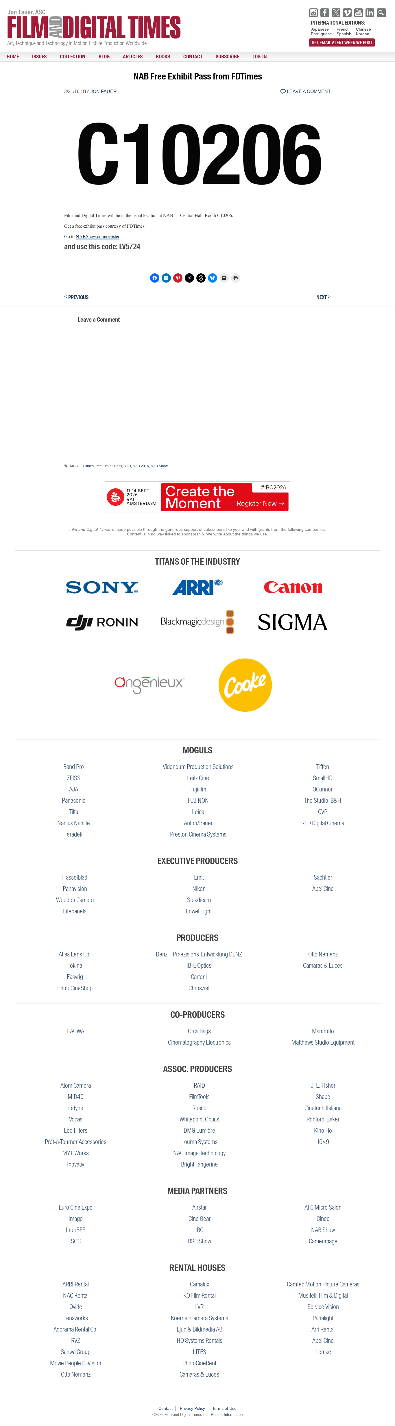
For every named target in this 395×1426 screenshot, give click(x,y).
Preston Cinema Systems (198, 834)
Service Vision (323, 1307)
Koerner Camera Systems (199, 1318)
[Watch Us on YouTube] (358, 12)
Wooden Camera (75, 900)
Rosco (199, 1108)
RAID (199, 1085)
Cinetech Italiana (323, 1108)
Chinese (363, 29)
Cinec (323, 1218)
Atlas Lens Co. (75, 954)
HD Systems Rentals (199, 1340)
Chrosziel (199, 988)
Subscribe (179, 56)
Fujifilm (198, 789)
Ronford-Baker (323, 1119)
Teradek (73, 834)
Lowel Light (199, 911)
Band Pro (73, 767)
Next (323, 297)
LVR (199, 1307)
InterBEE (75, 1230)
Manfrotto (323, 1031)
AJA (73, 789)
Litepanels (74, 911)
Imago (76, 1218)
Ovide (75, 1307)
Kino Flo (323, 1130)
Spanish (344, 33)
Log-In (205, 56)
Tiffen (322, 767)
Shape (323, 1097)
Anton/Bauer (198, 823)
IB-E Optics (199, 965)
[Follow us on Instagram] (313, 12)
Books (128, 56)
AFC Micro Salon (323, 1207)
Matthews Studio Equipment (323, 1042)
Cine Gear (200, 1218)
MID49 (76, 1097)
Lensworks (75, 1318)
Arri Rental (323, 1329)
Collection (56, 56)
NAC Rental (75, 1295)
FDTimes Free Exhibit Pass (101, 466)
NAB (127, 466)
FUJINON (198, 800)
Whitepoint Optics (199, 1119)
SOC (76, 1241)
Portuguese (321, 33)
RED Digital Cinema (322, 823)
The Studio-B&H (322, 800)
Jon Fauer (104, 91)
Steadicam (199, 900)
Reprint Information (227, 1414)
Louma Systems (199, 1142)
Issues (30, 56)
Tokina (75, 965)
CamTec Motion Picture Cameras (323, 1284)
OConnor (323, 789)
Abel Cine (323, 888)
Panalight (323, 1318)
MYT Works (75, 1153)
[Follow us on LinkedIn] (370, 12)
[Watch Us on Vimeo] (347, 12)
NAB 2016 (141, 466)
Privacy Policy (192, 1408)
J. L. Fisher (323, 1085)
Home (9, 56)
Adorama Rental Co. (75, 1329)
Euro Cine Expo (76, 1207)
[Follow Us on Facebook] (324, 12)
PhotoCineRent (199, 1363)
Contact (151, 56)
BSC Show (199, 1241)
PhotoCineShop (75, 988)
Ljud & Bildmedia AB (199, 1329)
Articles (104, 56)
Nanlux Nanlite (73, 823)
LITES (199, 1352)
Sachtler (323, 877)
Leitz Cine (198, 778)
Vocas (75, 1119)
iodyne (75, 1108)
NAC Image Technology (199, 1153)
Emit (199, 877)
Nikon (199, 888)
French (343, 29)
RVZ (75, 1340)
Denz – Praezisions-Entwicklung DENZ (199, 954)
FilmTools (199, 1097)
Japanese (320, 29)
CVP (322, 812)
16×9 (323, 1142)
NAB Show (159, 466)
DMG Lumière (199, 1130)
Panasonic (73, 800)
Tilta (73, 812)
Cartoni (199, 977)
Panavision (75, 888)
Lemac (323, 1352)
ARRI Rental (75, 1284)
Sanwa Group (76, 1352)
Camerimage (323, 1241)
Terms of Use (224, 1408)
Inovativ (75, 1164)
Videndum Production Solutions (198, 767)
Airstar (199, 1207)
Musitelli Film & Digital (323, 1295)
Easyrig (75, 977)
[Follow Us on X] (336, 12)
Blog (81, 56)
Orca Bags (199, 1031)
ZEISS (73, 778)
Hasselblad (74, 877)
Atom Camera (75, 1085)
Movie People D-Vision (75, 1363)
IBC (199, 1230)
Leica (198, 812)
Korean (362, 33)
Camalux (199, 1284)
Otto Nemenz (323, 954)
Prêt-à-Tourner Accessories (75, 1142)
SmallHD (323, 778)
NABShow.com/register (97, 236)
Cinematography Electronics (199, 1042)
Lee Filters (75, 1130)
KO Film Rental (199, 1295)
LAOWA (75, 1031)
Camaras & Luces (323, 965)
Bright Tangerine (199, 1164)
